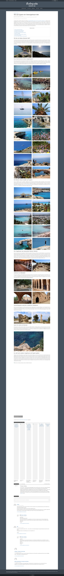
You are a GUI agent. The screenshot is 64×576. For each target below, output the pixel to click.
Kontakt (15, 0)
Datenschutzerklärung (11, 0)
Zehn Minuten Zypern (21, 480)
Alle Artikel (29, 8)
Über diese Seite (24, 8)
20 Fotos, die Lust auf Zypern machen (47, 480)
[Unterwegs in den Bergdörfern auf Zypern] (16, 451)
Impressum (7, 0)
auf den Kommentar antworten (24, 523)
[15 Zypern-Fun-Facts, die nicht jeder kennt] (35, 451)
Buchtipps (37, 8)
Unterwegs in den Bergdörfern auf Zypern (16, 481)
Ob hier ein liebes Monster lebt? (18, 29)
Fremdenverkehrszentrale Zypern (23, 419)
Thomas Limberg (21, 16)
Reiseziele (33, 8)
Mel (17, 526)
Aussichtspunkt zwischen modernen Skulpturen (20, 34)
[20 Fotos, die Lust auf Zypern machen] (47, 451)
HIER (21, 493)
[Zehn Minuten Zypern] (22, 451)
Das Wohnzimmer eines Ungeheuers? (19, 30)
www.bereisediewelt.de (28, 184)
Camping (41, 8)
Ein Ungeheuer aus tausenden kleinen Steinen (20, 32)
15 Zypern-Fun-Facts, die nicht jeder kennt (34, 481)
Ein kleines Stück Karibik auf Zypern (18, 31)
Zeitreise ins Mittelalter (17, 33)
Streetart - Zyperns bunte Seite (20, 551)
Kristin (18, 504)
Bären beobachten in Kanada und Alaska (22, 561)
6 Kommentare (16, 16)
